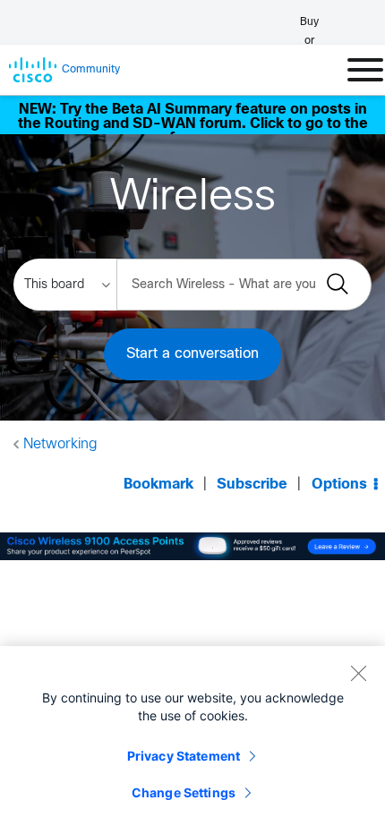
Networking (60, 444)
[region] (192, 740)
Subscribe (252, 484)
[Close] (358, 673)
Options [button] (339, 484)
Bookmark (158, 484)
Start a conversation (192, 354)
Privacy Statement (183, 755)
